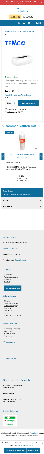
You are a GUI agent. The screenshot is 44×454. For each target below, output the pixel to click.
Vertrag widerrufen (13, 288)
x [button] (41, 2)
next (41, 156)
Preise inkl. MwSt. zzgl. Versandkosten (18, 95)
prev (3, 156)
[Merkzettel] (24, 23)
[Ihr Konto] (29, 23)
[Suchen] (18, 23)
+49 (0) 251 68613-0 (10, 248)
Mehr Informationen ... (28, 446)
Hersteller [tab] (6, 200)
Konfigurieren (33, 450)
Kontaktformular (20, 260)
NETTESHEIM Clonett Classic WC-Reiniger (22, 156)
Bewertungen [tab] (7, 206)
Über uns (7, 279)
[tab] (22, 192)
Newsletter (8, 274)
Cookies (7, 282)
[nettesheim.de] (22, 10)
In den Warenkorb (28, 103)
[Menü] (4, 23)
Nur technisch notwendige (15, 450)
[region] (22, 157)
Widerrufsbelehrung (11, 277)
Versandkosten (34, 433)
